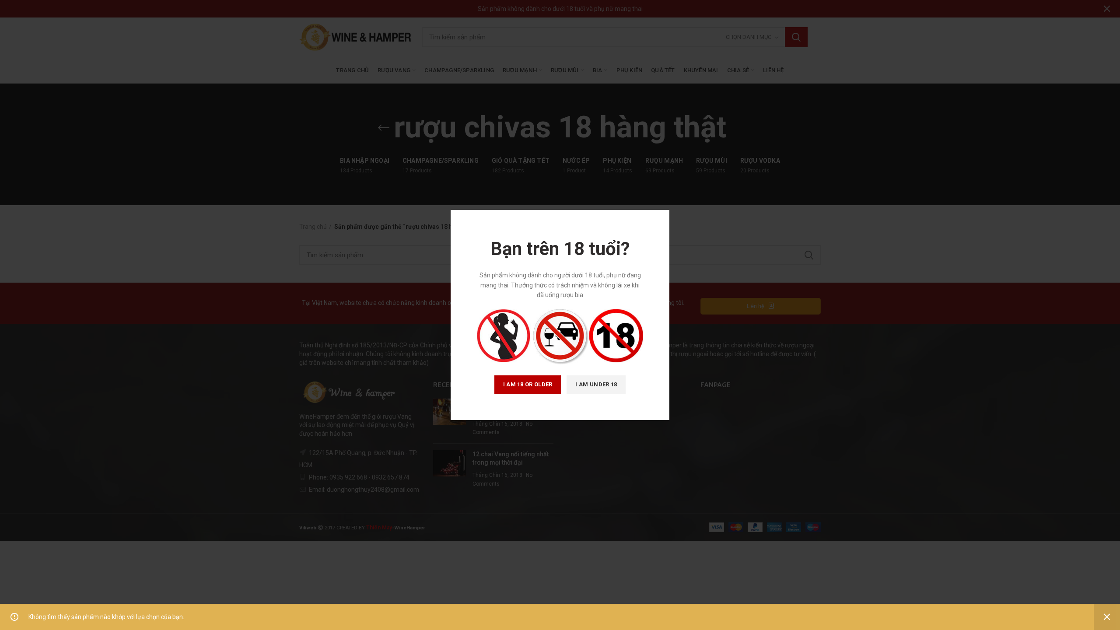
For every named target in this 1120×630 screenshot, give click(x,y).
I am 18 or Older (528, 384)
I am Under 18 (596, 384)
